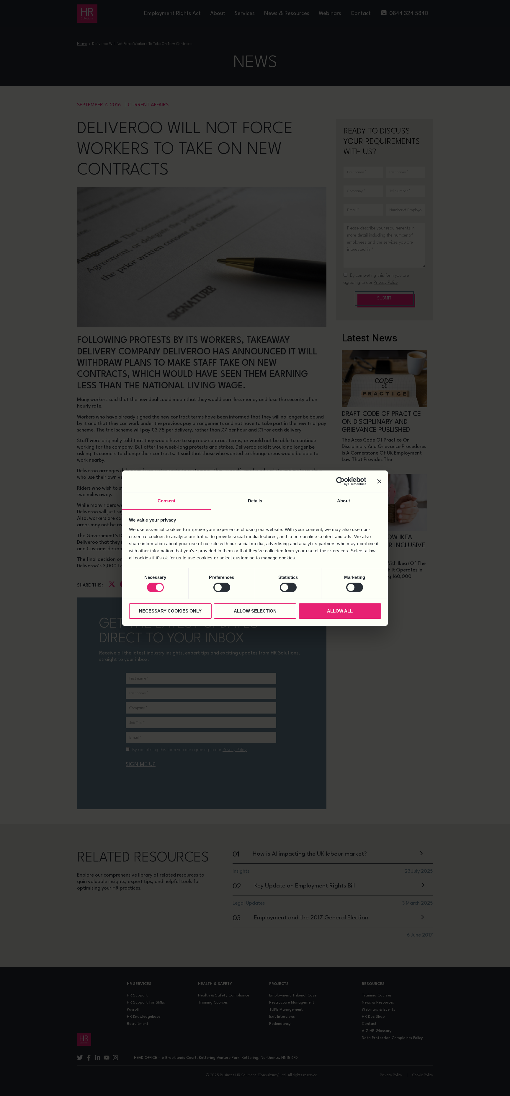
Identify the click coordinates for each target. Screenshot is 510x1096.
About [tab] (343, 500)
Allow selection (255, 610)
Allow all (340, 610)
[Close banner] (379, 481)
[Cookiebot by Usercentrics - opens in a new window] (340, 481)
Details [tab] (255, 500)
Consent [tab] (166, 500)
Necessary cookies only (170, 610)
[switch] (221, 587)
